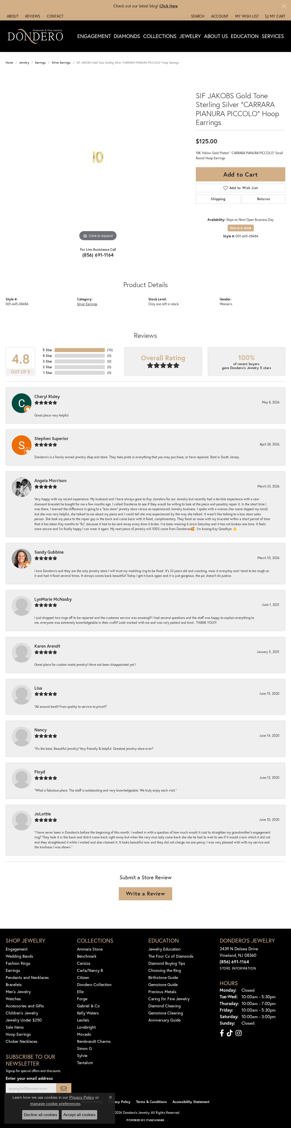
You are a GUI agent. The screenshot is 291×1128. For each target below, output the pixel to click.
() (110, 350)
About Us (216, 36)
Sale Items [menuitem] (15, 1027)
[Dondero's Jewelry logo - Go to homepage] (36, 36)
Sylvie (82, 1055)
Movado (84, 1034)
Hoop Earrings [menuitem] (18, 1034)
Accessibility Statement (190, 1102)
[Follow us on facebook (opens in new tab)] (222, 1033)
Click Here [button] (168, 6)
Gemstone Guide (163, 984)
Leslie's (83, 1020)
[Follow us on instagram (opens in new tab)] (239, 1033)
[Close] (284, 6)
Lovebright (86, 1027)
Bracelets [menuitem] (14, 984)
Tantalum (85, 1062)
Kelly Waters (88, 1013)
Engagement (94, 36)
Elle (80, 991)
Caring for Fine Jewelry (169, 998)
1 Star (47, 373)
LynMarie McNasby (53, 599)
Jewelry (190, 36)
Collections (159, 36)
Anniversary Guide (164, 1020)
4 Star (47, 355)
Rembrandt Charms (94, 1041)
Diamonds (127, 36)
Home (9, 62)
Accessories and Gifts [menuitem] (25, 1005)
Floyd (39, 772)
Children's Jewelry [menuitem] (22, 1013)
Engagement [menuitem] (17, 949)
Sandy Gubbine (49, 552)
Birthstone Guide (163, 977)
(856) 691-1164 (98, 255)
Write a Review (145, 893)
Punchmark (155, 1120)
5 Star (47, 350)
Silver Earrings (61, 62)
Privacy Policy (119, 1102)
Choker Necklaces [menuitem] (22, 1041)
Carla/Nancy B (90, 970)
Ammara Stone (90, 949)
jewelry (24, 62)
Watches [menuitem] (13, 998)
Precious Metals (162, 991)
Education (245, 36)
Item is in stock (240, 228)
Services (273, 36)
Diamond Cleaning (164, 1005)
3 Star (47, 361)
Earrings (40, 62)
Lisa (38, 688)
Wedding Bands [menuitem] (19, 956)
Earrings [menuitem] (13, 970)
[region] (98, 157)
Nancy (40, 730)
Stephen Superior (51, 438)
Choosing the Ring (164, 970)
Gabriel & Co (88, 1005)
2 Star (47, 367)
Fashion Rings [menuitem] (18, 963)
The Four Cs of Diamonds (171, 956)
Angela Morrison (50, 480)
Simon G (84, 1048)
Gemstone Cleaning (165, 1013)
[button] (197, 16)
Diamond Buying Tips (166, 963)
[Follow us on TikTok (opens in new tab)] (230, 1033)
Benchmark (86, 956)
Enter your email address (29, 1078)
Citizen (83, 977)
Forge (82, 998)
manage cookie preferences (55, 1103)
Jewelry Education (164, 949)
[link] (12, 16)
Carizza (83, 963)
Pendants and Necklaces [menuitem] (27, 977)
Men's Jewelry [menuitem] (18, 991)
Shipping (218, 199)
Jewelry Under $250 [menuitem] (24, 1020)
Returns (263, 199)
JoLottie (42, 814)
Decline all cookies (40, 1114)
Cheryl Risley (47, 396)
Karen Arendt (47, 646)
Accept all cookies (79, 1114)
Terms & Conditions (151, 1102)
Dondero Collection (94, 984)
